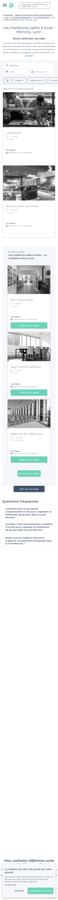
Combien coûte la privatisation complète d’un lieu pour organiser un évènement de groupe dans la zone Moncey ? (28, 527)
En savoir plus (10, 884)
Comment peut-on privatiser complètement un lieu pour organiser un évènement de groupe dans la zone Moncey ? (28, 513)
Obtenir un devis (29, 325)
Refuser (19, 890)
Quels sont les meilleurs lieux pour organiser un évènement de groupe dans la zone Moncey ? (28, 541)
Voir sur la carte (29, 489)
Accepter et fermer (40, 890)
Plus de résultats (29, 473)
